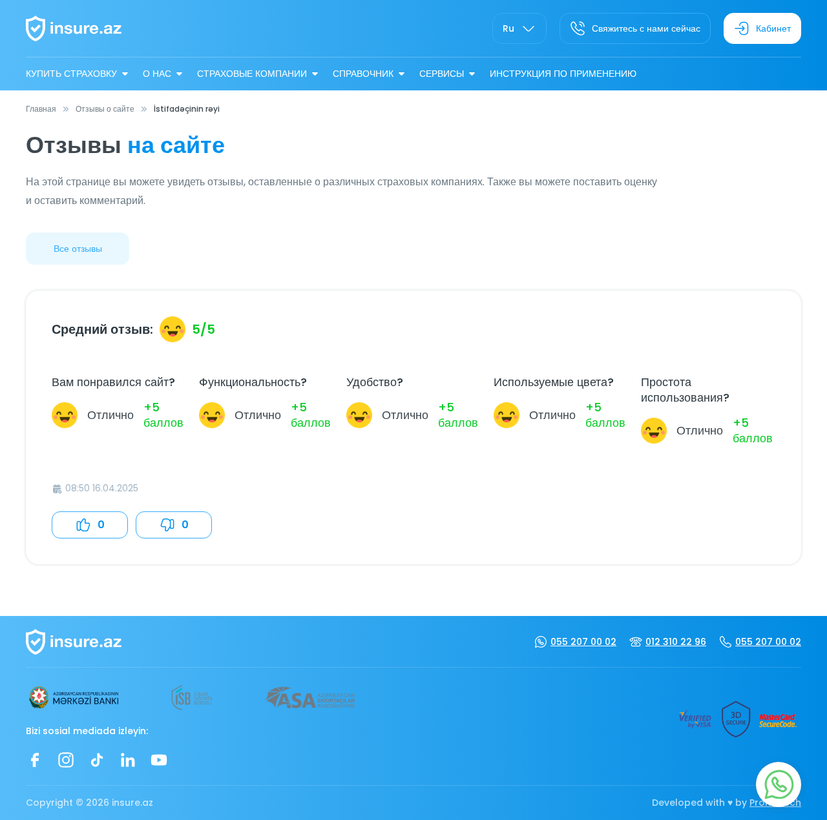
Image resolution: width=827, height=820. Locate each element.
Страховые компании (252, 73)
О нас (157, 73)
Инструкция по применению (563, 73)
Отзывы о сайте (105, 108)
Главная (41, 108)
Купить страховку (71, 73)
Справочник (363, 73)
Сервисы (441, 73)
